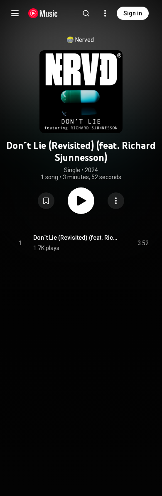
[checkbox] (143, 243)
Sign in (132, 13)
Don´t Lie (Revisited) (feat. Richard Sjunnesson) (75, 237)
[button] (46, 200)
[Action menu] (116, 200)
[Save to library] (46, 201)
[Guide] (15, 13)
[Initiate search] (86, 13)
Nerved (84, 39)
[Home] (43, 13)
